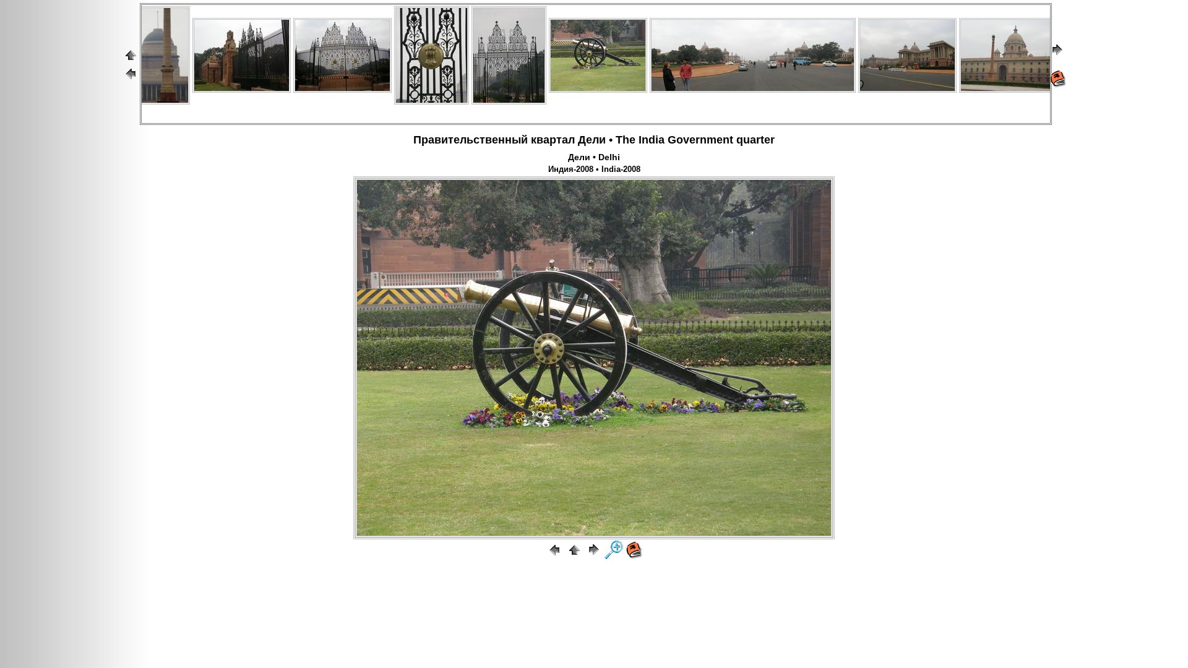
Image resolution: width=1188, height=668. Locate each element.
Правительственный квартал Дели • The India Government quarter (594, 140)
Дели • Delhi (594, 157)
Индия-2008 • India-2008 (594, 169)
